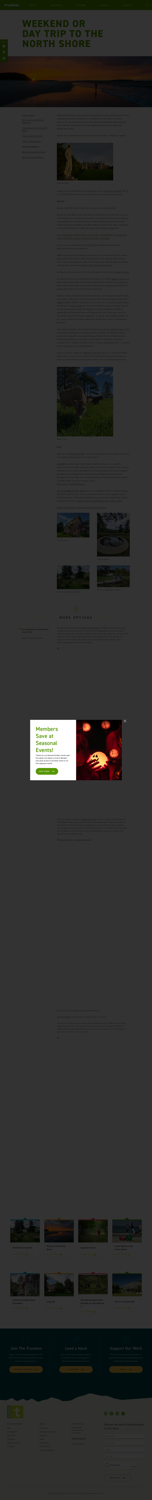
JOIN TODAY (44, 771)
